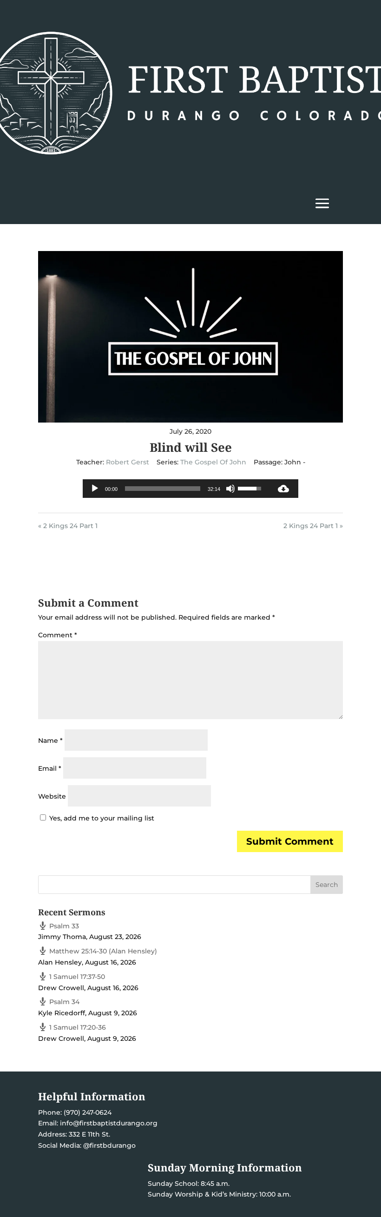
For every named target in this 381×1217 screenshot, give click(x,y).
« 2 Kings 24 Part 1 (68, 526)
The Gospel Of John (213, 462)
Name (50, 740)
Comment (57, 635)
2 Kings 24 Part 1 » (313, 526)
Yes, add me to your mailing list (100, 818)
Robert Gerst (127, 462)
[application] (176, 488)
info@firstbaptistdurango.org (109, 1123)
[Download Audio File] (283, 488)
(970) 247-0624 (87, 1112)
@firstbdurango (109, 1145)
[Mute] (230, 488)
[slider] (162, 488)
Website (52, 796)
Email (49, 768)
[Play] (94, 488)
